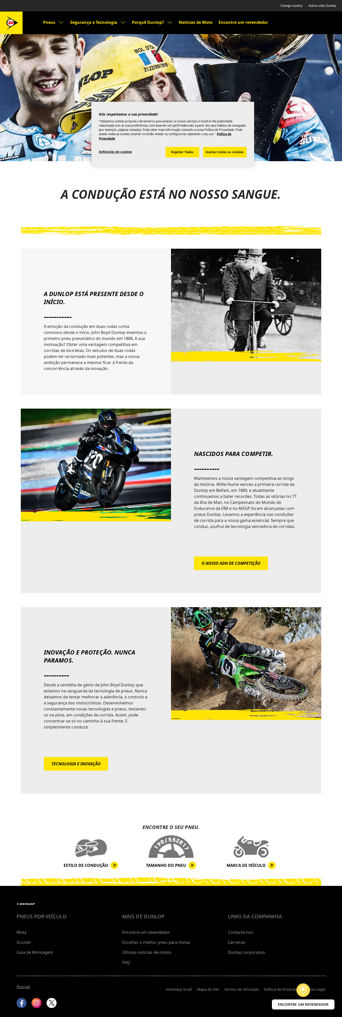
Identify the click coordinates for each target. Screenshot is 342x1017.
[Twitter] (52, 1003)
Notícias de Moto (196, 22)
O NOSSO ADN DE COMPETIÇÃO (231, 563)
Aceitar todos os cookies (225, 152)
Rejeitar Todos (182, 152)
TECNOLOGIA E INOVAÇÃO (76, 764)
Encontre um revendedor (243, 22)
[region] (172, 134)
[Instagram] (37, 1003)
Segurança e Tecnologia (93, 22)
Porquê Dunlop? (148, 22)
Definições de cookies (115, 152)
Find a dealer (303, 990)
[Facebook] (22, 1003)
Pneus (49, 22)
